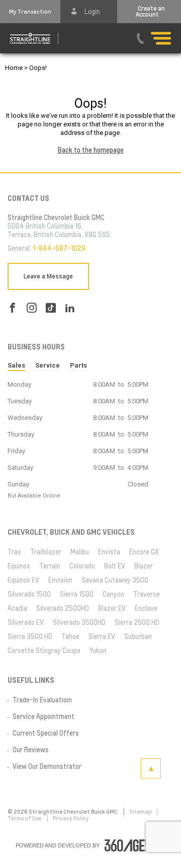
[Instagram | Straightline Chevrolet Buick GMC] (32, 308)
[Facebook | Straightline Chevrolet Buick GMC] (13, 308)
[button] (30, 11)
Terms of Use (25, 818)
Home (14, 67)
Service (47, 365)
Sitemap (140, 811)
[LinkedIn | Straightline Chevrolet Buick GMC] (70, 308)
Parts (78, 365)
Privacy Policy (71, 818)
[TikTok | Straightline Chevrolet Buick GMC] (51, 308)
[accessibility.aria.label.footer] (135, 845)
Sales (16, 365)
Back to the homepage (91, 150)
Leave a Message (48, 276)
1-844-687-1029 (59, 248)
